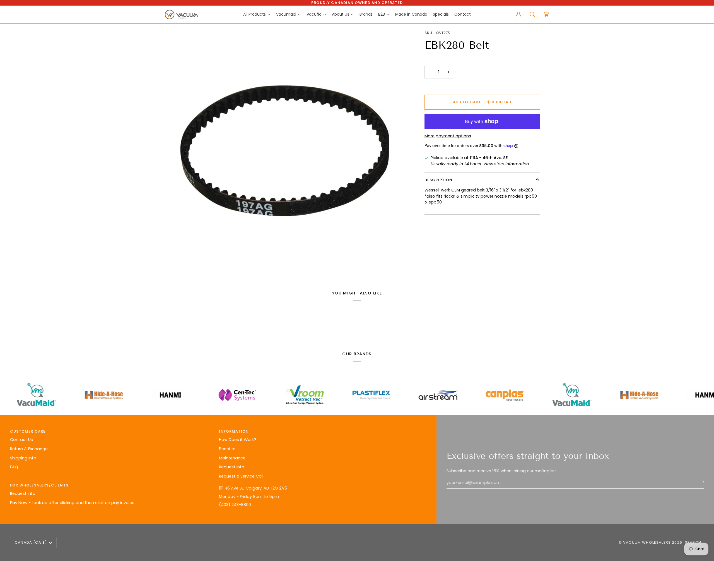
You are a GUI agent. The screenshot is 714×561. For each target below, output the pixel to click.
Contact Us (21, 439)
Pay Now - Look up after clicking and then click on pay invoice (72, 502)
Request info (22, 493)
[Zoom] (285, 150)
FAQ (14, 467)
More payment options (447, 136)
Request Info (231, 467)
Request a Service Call (241, 476)
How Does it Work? (237, 439)
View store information (506, 163)
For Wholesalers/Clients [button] (39, 485)
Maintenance (232, 458)
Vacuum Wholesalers (647, 542)
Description (438, 180)
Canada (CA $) (31, 542)
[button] (320, 484)
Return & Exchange (29, 449)
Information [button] (234, 431)
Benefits (227, 449)
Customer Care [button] (27, 431)
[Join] (699, 482)
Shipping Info (23, 458)
